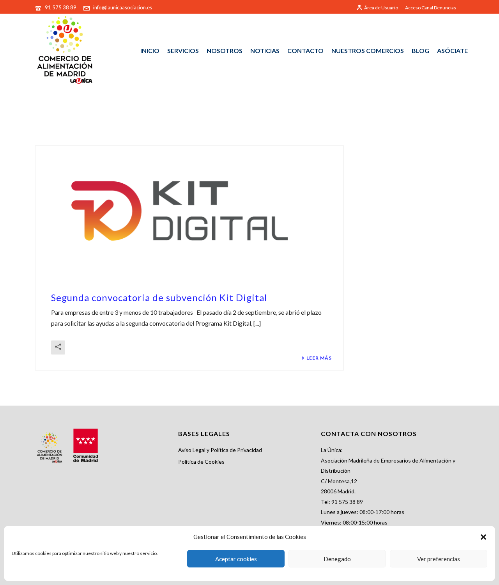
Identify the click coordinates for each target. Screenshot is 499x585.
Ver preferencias (438, 558)
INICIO (149, 50)
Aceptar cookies (236, 558)
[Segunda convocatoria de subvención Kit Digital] (189, 210)
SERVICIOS (183, 50)
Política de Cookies (201, 461)
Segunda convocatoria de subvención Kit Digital (159, 297)
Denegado (337, 558)
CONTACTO (305, 50)
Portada (414, 118)
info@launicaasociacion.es (122, 7)
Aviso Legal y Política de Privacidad (220, 450)
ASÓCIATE (452, 50)
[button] (483, 537)
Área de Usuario (381, 8)
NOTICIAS (265, 50)
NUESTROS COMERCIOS (367, 50)
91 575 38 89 (61, 7)
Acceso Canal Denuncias (430, 7)
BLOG (420, 50)
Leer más (319, 358)
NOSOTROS (224, 50)
